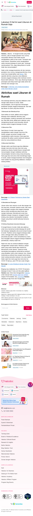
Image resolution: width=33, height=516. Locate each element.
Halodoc (27, 273)
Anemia (25, 321)
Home (5, 10)
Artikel (11, 10)
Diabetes (12, 318)
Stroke (24, 318)
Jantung (18, 318)
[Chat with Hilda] (30, 384)
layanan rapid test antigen (20, 275)
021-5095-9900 (7, 411)
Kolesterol (11, 321)
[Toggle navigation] (2, 2)
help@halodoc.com (8, 408)
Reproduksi (10, 325)
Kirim (27, 308)
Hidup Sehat (4, 27)
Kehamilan (4, 321)
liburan (22, 74)
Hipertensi (18, 321)
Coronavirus (5, 318)
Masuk (29, 2)
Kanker (3, 325)
